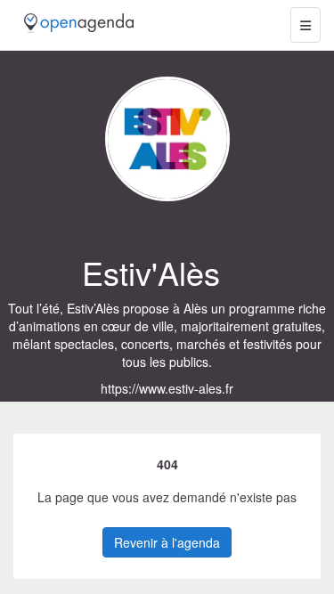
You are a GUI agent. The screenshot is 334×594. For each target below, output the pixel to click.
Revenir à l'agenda (167, 542)
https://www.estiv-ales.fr (167, 388)
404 (167, 464)
